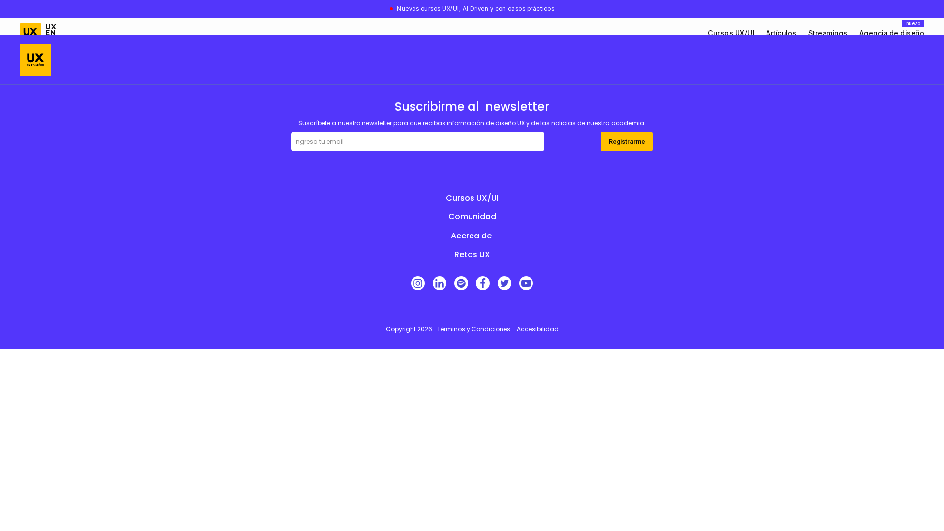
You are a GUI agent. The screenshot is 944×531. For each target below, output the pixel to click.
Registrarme (627, 141)
